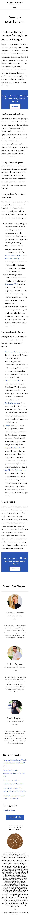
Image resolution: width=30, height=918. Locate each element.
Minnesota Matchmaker (19, 879)
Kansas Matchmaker (8, 873)
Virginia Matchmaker (10, 902)
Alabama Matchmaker (8, 860)
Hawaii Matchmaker (22, 869)
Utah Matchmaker (7, 900)
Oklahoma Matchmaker (12, 893)
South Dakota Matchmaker (19, 897)
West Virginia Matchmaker (19, 903)
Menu (15, 7)
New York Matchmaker (19, 888)
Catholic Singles (9, 853)
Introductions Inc (15, 3)
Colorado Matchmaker (11, 865)
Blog (15, 909)
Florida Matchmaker (19, 867)
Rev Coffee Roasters (12, 403)
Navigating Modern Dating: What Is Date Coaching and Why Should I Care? (14, 763)
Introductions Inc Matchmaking (18, 912)
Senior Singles (19, 854)
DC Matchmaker (16, 866)
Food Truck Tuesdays (12, 258)
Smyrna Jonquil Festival (13, 255)
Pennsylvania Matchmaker (19, 894)
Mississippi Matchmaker (12, 881)
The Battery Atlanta (12, 352)
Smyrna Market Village (13, 448)
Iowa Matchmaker (21, 872)
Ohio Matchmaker (19, 891)
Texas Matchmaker (22, 899)
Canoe (7, 425)
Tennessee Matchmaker (9, 899)
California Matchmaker (19, 863)
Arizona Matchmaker (12, 862)
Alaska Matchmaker (22, 860)
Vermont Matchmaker (21, 900)
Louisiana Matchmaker (13, 875)
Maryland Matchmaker (19, 876)
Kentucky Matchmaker (21, 873)
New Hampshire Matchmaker (19, 885)
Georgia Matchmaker (8, 869)
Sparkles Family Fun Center (15, 470)
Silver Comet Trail (11, 284)
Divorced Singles (8, 854)
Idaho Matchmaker (8, 870)
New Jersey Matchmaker (11, 887)
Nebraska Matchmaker (12, 884)
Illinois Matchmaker (21, 870)
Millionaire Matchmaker (19, 857)
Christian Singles (20, 853)
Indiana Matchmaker (8, 872)
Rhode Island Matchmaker (10, 896)
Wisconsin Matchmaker (11, 905)
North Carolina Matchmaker (10, 890)
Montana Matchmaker (19, 882)
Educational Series (9, 810)
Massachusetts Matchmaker (11, 878)
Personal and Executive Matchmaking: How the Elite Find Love (14, 773)
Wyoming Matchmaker (18, 905)
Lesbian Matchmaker (16, 856)
